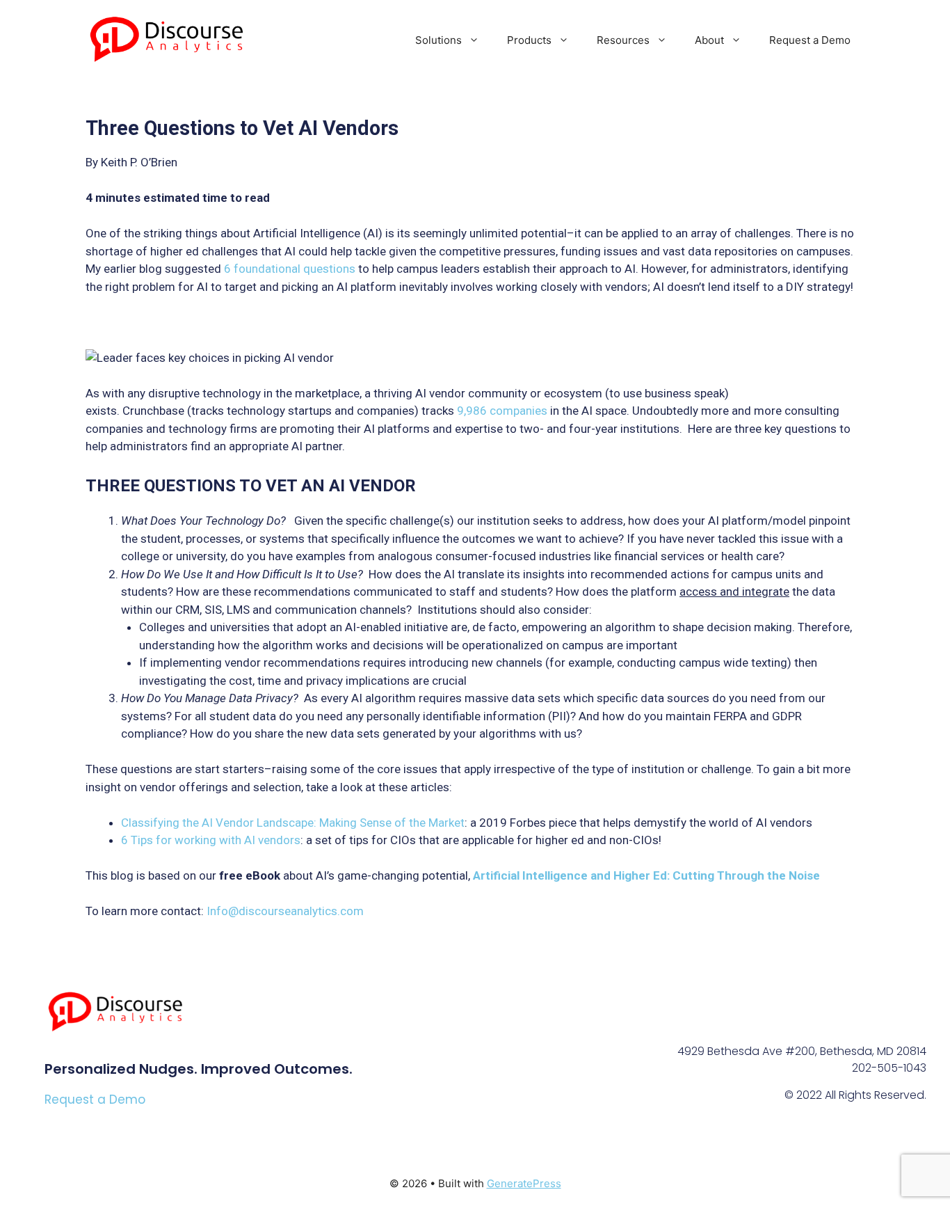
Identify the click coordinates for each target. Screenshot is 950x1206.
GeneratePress (524, 1183)
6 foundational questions (289, 269)
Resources (623, 40)
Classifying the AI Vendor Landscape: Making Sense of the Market (293, 823)
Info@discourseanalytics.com (285, 911)
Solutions (438, 40)
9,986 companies (502, 411)
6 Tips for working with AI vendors (210, 840)
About (709, 40)
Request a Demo (810, 40)
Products (529, 40)
